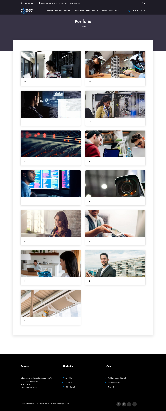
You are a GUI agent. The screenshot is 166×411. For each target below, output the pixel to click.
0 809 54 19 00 (29, 384)
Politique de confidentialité (117, 378)
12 (90, 82)
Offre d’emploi (71, 387)
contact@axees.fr (28, 3)
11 (25, 121)
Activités (69, 378)
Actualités (69, 382)
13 (25, 82)
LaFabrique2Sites (63, 403)
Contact (111, 387)
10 (90, 121)
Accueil (83, 26)
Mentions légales (114, 382)
